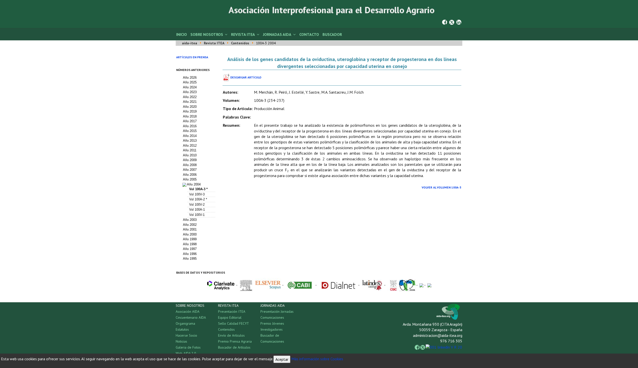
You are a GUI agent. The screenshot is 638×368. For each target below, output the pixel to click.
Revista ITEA (243, 34)
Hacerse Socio (186, 335)
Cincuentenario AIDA (191, 317)
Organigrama (185, 323)
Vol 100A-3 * (198, 189)
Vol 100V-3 (197, 194)
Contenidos (226, 329)
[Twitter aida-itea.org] (451, 21)
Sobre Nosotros (206, 34)
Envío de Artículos (231, 335)
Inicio (181, 34)
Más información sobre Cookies (317, 358)
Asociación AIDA (187, 311)
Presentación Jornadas (277, 311)
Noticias (181, 341)
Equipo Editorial (229, 317)
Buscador (332, 34)
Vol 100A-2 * (198, 199)
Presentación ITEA (231, 311)
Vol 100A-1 (197, 209)
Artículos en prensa (192, 57)
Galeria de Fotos (188, 347)
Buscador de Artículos (234, 347)
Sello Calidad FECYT (233, 323)
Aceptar (281, 359)
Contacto (309, 34)
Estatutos (182, 329)
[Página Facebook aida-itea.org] (444, 21)
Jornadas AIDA (277, 34)
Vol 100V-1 (197, 215)
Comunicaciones (272, 317)
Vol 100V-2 (197, 204)
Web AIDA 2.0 (186, 353)
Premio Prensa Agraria (235, 341)
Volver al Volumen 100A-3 (441, 187)
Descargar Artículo (245, 77)
